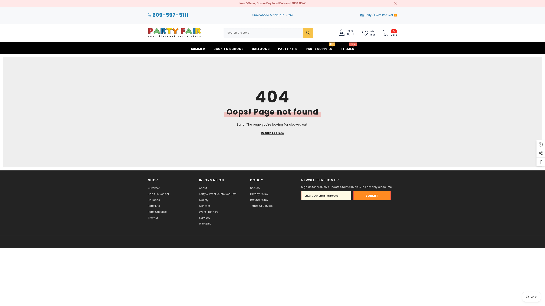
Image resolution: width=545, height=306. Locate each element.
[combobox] (263, 33)
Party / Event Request (379, 15)
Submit (372, 196)
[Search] (268, 33)
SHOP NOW (298, 3)
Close (395, 3)
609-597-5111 (170, 15)
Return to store (272, 133)
